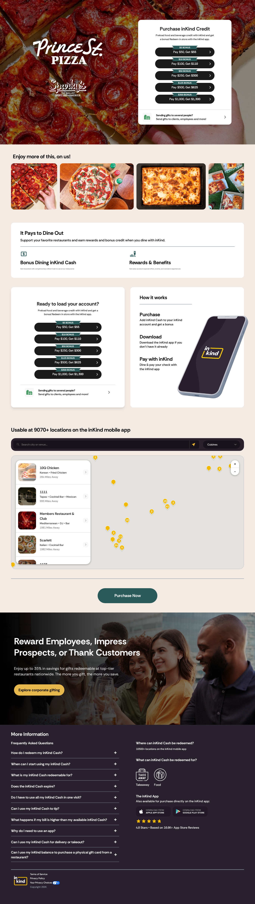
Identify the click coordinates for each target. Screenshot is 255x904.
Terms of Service (38, 874)
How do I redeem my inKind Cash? (37, 753)
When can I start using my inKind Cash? (40, 764)
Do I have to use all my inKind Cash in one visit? (46, 797)
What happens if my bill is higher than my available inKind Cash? (59, 820)
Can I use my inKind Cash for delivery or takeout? (47, 842)
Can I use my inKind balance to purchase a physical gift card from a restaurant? (61, 854)
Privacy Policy (37, 878)
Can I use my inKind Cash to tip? (35, 808)
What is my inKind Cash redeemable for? (41, 775)
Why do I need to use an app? (33, 831)
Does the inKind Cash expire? (33, 786)
